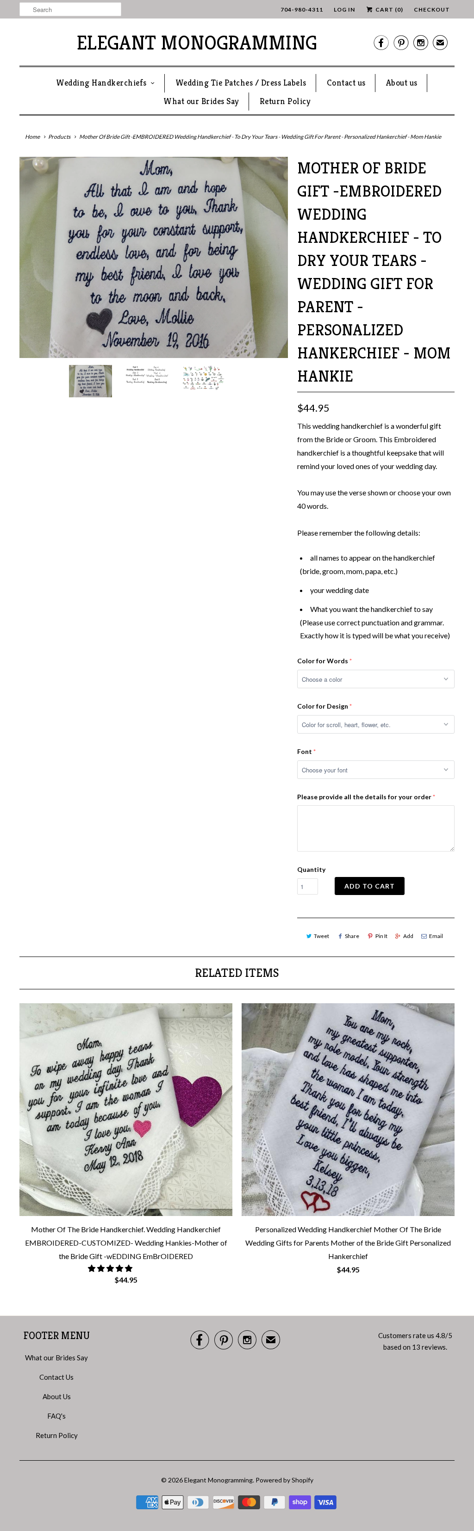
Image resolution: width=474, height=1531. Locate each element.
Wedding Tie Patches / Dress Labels (240, 82)
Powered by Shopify (284, 1480)
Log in (344, 9)
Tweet (321, 935)
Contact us (346, 82)
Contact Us (56, 1377)
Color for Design (322, 706)
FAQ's (56, 1416)
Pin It (381, 935)
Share (352, 935)
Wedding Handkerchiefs (101, 82)
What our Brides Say (201, 101)
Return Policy (285, 101)
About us (402, 82)
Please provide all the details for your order (364, 797)
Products (59, 136)
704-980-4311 (302, 9)
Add (408, 935)
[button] (111, 1268)
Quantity (311, 869)
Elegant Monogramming (196, 42)
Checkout (432, 9)
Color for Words (322, 661)
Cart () (388, 9)
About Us (57, 1396)
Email (436, 935)
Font (304, 751)
